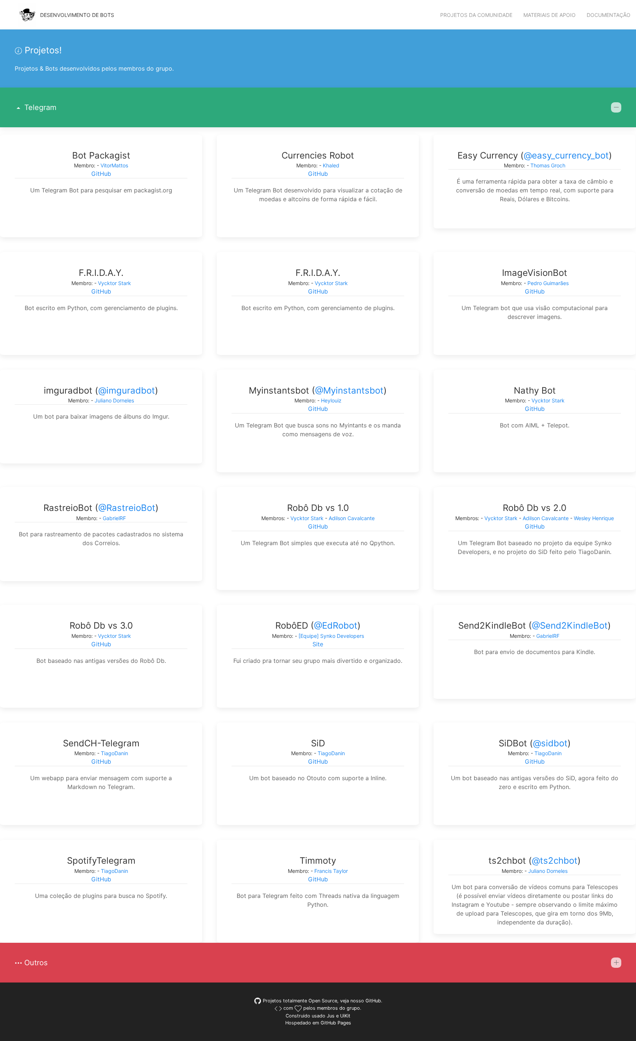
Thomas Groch (547, 165)
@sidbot (550, 743)
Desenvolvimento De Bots (77, 15)
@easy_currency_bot (566, 155)
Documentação (608, 15)
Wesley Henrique (594, 518)
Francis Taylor (331, 871)
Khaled (331, 165)
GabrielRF (114, 518)
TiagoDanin (114, 753)
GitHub (101, 173)
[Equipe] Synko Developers (331, 636)
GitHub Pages (336, 1023)
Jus (331, 1016)
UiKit (345, 1016)
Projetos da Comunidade (476, 15)
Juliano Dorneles (114, 400)
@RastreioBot (126, 507)
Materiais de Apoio (549, 15)
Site (317, 644)
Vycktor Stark (114, 283)
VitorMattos (114, 165)
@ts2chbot (554, 860)
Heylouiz (331, 400)
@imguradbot (126, 390)
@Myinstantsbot (349, 390)
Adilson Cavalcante (352, 518)
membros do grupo (338, 1008)
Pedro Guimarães (548, 283)
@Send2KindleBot (570, 625)
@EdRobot (335, 625)
